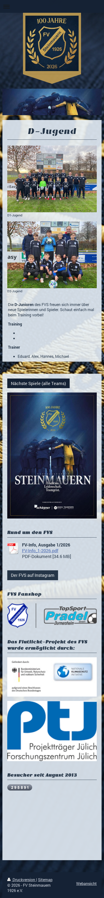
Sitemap (45, 879)
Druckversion (24, 879)
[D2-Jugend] (52, 254)
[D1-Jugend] (52, 179)
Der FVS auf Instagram (32, 575)
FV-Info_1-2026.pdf (40, 550)
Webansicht (86, 883)
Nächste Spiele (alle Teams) (38, 383)
